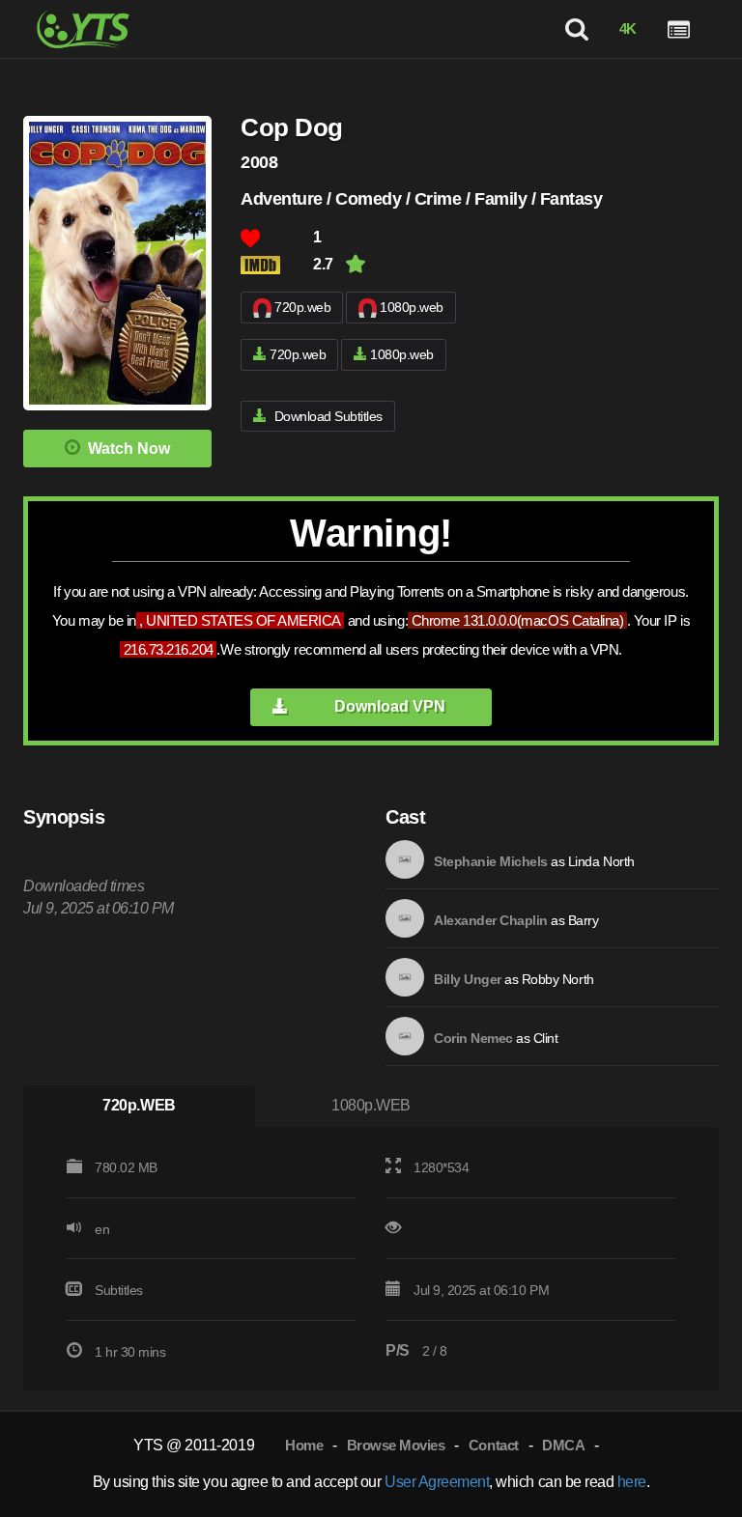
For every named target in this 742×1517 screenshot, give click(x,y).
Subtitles (119, 1290)
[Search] (576, 28)
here (631, 1482)
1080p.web (411, 307)
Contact (494, 1445)
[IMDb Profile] (404, 859)
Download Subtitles (328, 416)
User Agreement (437, 1482)
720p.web (302, 307)
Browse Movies (396, 1445)
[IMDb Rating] (277, 265)
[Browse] (678, 28)
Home (304, 1445)
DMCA (563, 1445)
